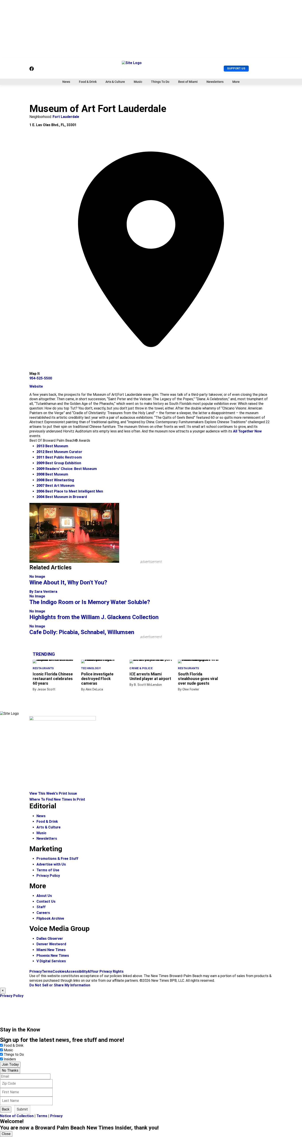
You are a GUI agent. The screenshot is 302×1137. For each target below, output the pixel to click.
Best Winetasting (55, 480)
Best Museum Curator (59, 452)
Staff (41, 907)
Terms (47, 971)
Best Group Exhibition (58, 463)
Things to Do (14, 1054)
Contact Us (45, 901)
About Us (44, 896)
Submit (22, 1109)
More (236, 81)
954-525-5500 (40, 378)
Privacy (35, 971)
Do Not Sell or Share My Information (59, 985)
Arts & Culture (115, 81)
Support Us (236, 68)
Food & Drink (88, 81)
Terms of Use (47, 870)
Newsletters (215, 81)
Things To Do (160, 81)
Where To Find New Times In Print (57, 799)
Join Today (10, 1064)
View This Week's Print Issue (53, 793)
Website (36, 386)
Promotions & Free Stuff (57, 859)
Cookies (59, 971)
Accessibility (77, 971)
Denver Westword (51, 944)
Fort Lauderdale (66, 117)
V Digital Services (51, 961)
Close (6, 1134)
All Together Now (247, 431)
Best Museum (52, 446)
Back (6, 1109)
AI (89, 971)
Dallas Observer (49, 938)
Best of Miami (188, 81)
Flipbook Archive (50, 918)
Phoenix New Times (52, 955)
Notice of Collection (17, 1116)
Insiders (10, 1059)
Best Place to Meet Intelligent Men (69, 491)
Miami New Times (51, 950)
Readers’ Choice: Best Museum (66, 469)
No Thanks (10, 1070)
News (66, 81)
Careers (43, 913)
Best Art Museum (55, 485)
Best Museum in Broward (61, 497)
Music (138, 81)
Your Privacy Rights (107, 971)
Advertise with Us (51, 864)
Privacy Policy (48, 876)
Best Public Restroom (59, 457)
